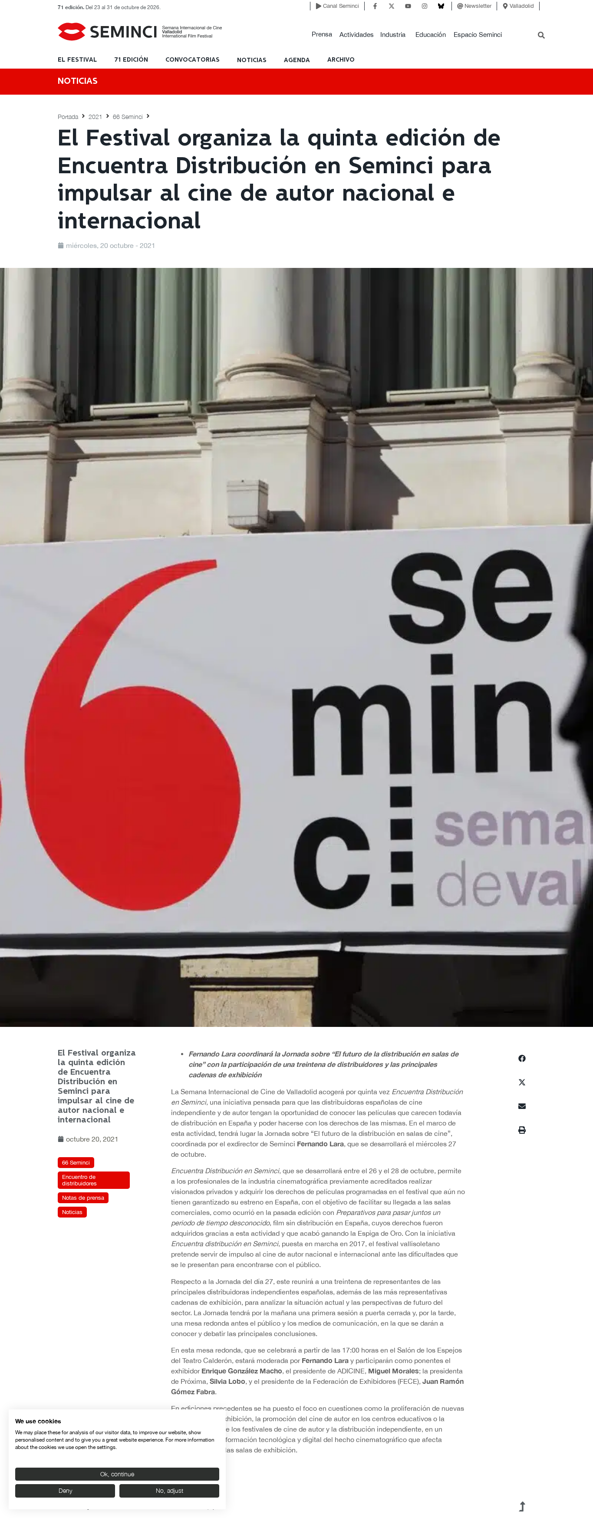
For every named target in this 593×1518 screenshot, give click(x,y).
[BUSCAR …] (541, 36)
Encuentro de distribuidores (79, 1180)
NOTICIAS (252, 60)
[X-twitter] (391, 6)
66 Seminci (128, 116)
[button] (322, 34)
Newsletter (478, 6)
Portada (68, 116)
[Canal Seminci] (319, 6)
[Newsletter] (460, 6)
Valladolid (522, 6)
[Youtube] (408, 6)
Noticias (72, 1212)
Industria (392, 34)
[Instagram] (424, 6)
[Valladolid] (505, 6)
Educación (430, 34)
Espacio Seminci (478, 34)
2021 (95, 116)
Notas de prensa (83, 1198)
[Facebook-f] (375, 6)
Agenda (297, 60)
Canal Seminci (341, 6)
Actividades (356, 34)
